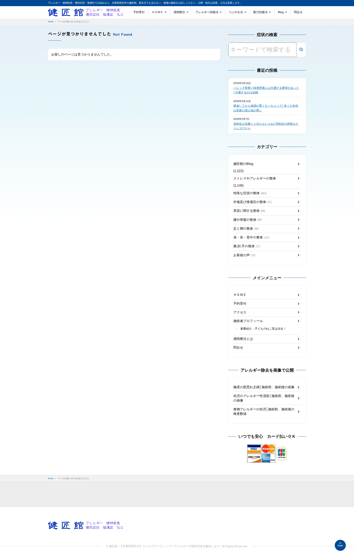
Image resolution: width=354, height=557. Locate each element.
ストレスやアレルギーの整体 (254, 178)
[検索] (301, 50)
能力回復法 (260, 12)
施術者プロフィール (248, 321)
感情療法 (179, 12)
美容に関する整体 (249, 210)
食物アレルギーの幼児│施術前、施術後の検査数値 (263, 411)
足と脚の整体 (246, 228)
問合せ (298, 12)
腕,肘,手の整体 (246, 246)
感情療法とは (243, 338)
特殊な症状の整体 (250, 193)
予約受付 (139, 12)
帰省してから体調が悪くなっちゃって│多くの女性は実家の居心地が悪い (265, 108)
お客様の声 (244, 255)
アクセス (239, 312)
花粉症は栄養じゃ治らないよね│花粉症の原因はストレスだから (265, 126)
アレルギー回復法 (206, 12)
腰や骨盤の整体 (247, 219)
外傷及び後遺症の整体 (252, 202)
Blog (281, 12)
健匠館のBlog (243, 164)
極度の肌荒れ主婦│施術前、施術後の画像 (263, 387)
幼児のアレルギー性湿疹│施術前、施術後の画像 (263, 398)
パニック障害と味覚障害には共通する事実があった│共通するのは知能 (266, 90)
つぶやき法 (236, 12)
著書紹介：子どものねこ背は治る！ (263, 328)
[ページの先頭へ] (340, 545)
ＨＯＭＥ (157, 12)
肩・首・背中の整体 (251, 237)
